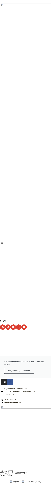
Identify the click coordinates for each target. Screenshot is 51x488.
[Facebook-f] (10, 382)
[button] (2, 327)
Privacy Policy (6, 475)
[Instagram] (4, 382)
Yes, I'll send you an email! (19, 371)
